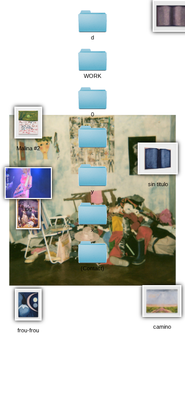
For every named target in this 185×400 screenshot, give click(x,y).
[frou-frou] (28, 301)
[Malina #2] (28, 119)
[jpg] (28, 180)
